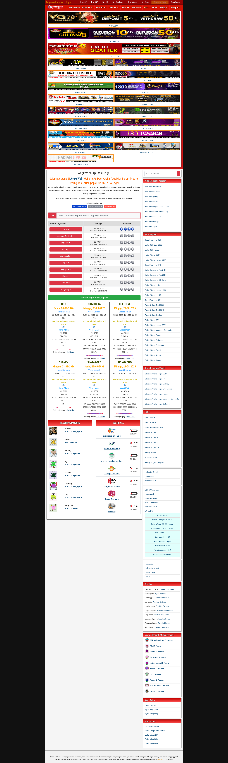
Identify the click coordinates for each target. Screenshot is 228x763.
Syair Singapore (151, 709)
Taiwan (65, 283)
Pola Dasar (149, 476)
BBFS (154, 7)
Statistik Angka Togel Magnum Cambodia (162, 399)
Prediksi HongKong (153, 191)
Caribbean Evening (112, 436)
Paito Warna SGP (152, 255)
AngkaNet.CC (161, 759)
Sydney (65, 249)
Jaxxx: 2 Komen (157, 680)
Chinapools (65, 256)
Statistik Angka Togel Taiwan (156, 394)
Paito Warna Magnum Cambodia (158, 330)
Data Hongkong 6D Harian (156, 280)
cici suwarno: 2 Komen (160, 663)
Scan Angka (175, 2)
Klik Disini (70, 352)
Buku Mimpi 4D (151, 743)
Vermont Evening (112, 449)
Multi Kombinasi (151, 502)
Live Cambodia (118, 2)
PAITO (146, 7)
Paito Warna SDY (152, 320)
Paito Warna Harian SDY (155, 325)
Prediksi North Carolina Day (156, 211)
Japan (65, 263)
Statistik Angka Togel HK (155, 379)
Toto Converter (151, 457)
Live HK (105, 2)
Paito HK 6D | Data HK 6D (162, 520)
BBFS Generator (152, 490)
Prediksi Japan (151, 226)
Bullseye (65, 243)
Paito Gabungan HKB (162, 550)
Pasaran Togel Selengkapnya (94, 297)
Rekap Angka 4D (152, 442)
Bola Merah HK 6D (162, 537)
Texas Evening (112, 499)
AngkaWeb (76, 178)
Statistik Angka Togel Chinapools (158, 389)
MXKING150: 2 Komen (159, 686)
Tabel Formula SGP (153, 240)
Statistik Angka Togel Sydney (157, 384)
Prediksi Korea (71, 508)
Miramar (111, 512)
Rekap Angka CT (152, 447)
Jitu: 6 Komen (156, 646)
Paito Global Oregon (162, 541)
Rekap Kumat (150, 452)
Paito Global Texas (162, 546)
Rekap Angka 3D (152, 437)
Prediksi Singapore (73, 431)
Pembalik (149, 564)
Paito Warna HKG (152, 285)
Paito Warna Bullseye (154, 340)
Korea (65, 276)
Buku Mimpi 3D (151, 739)
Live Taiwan (132, 2)
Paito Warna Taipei (153, 350)
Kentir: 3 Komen (157, 651)
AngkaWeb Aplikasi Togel (94, 173)
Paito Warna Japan (153, 360)
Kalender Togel (151, 472)
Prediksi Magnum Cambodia (157, 206)
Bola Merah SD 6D (162, 533)
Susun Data (150, 572)
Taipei (65, 229)
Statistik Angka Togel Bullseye (157, 404)
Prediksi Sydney (72, 453)
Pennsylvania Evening (111, 461)
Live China (145, 2)
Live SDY (83, 2)
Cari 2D (148, 576)
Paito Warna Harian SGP (155, 260)
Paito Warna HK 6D (153, 295)
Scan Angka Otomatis (154, 427)
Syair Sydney (71, 442)
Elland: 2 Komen (157, 669)
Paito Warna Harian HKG (155, 290)
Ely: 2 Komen (156, 674)
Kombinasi (149, 494)
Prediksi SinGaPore (153, 186)
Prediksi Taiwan (151, 201)
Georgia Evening (112, 474)
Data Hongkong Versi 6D (155, 275)
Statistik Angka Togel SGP (156, 374)
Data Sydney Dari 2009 (154, 305)
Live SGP (94, 2)
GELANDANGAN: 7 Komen (161, 640)
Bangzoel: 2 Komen (158, 657)
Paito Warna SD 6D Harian (162, 524)
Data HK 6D (114, 7)
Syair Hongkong (151, 714)
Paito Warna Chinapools (155, 345)
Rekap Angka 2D (152, 432)
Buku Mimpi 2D (151, 735)
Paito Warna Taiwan (153, 335)
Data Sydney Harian (153, 315)
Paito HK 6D (87, 7)
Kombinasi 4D (151, 498)
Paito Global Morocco (162, 554)
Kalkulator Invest (152, 568)
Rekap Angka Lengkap (154, 462)
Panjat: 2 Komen (157, 691)
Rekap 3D (175, 7)
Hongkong (65, 289)
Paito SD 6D (101, 7)
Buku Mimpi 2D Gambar (155, 731)
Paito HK (125, 7)
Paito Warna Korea (153, 355)
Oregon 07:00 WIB (111, 486)
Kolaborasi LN (151, 507)
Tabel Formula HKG (153, 265)
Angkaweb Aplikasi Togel (58, 2)
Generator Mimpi (160, 2)
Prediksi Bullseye (152, 221)
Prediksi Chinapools (153, 216)
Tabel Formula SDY (153, 300)
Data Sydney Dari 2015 (154, 310)
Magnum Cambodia (65, 236)
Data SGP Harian (152, 250)
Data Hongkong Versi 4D (155, 270)
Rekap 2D (164, 7)
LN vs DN (149, 511)
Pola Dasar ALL (151, 480)
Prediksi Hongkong (162, 627)
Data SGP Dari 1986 (153, 245)
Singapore (65, 269)
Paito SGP (136, 7)
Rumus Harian (151, 422)
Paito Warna (74, 7)
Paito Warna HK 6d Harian (162, 528)
